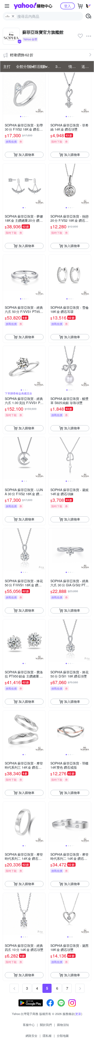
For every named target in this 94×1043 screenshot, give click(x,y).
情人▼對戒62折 (73, 66)
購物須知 (63, 1024)
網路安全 (31, 1035)
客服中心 (29, 1024)
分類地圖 (63, 1035)
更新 (78, 1014)
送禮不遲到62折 (86, 66)
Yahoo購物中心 (33, 6)
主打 (6, 66)
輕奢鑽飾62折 (21, 54)
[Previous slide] (6, 93)
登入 (67, 5)
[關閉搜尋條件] (13, 16)
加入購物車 (26, 154)
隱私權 (47, 1035)
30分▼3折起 (60, 66)
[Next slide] (42, 93)
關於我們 (46, 1024)
